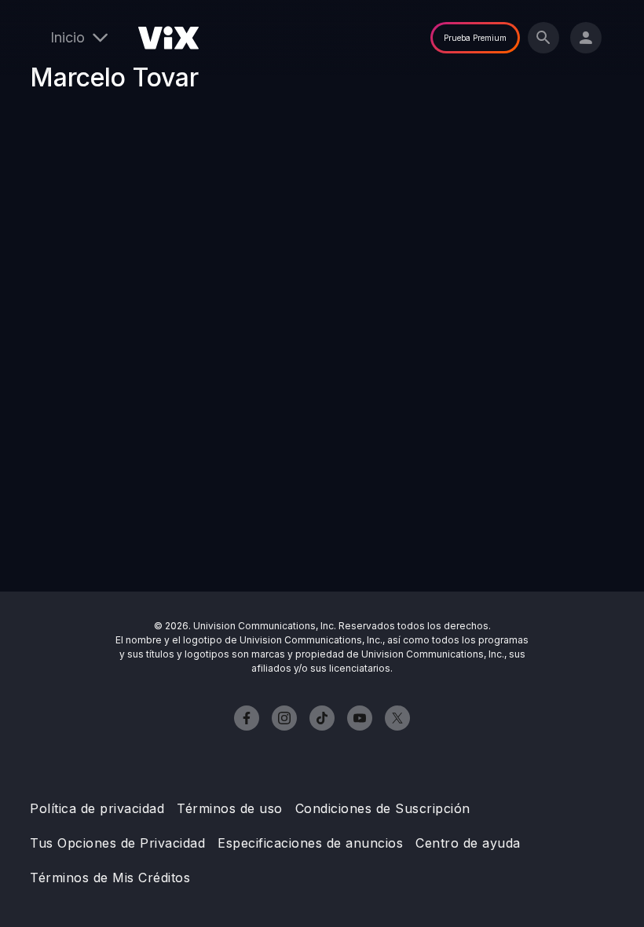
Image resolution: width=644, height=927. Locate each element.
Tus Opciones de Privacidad (117, 843)
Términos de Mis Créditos (110, 877)
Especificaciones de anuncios (310, 843)
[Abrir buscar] (543, 37)
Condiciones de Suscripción (382, 808)
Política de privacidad (97, 808)
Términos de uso (230, 808)
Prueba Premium (475, 37)
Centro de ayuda (468, 843)
